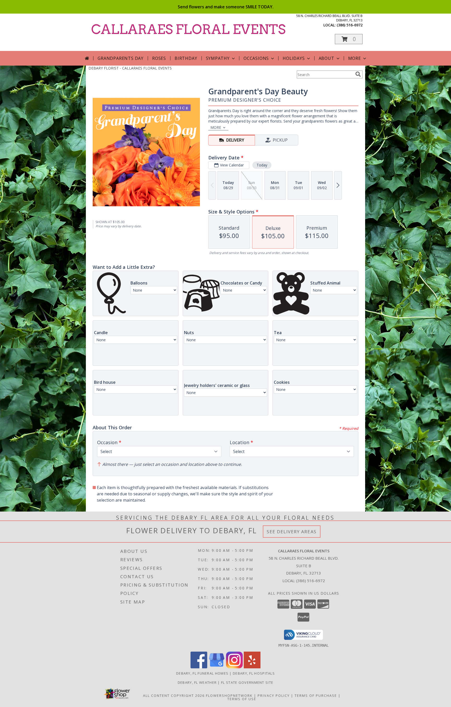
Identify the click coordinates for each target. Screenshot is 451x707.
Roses (159, 58)
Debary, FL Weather (197, 682)
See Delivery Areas (292, 532)
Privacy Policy (274, 695)
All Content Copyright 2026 (174, 695)
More (354, 58)
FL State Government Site (247, 682)
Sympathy (218, 58)
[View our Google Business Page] (216, 666)
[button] (349, 39)
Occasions (256, 58)
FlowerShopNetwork (229, 695)
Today (262, 165)
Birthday (186, 58)
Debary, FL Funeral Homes (202, 673)
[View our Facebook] (199, 666)
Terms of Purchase (316, 695)
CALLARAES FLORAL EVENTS (188, 29)
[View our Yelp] (252, 666)
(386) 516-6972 (350, 24)
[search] (358, 74)
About (326, 58)
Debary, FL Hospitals (254, 673)
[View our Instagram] (234, 666)
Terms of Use (241, 699)
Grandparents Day (121, 58)
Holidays (294, 58)
